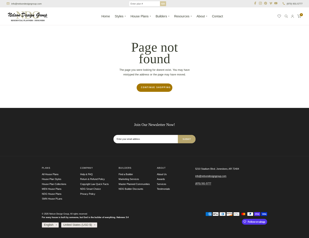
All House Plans (50, 174)
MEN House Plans (51, 189)
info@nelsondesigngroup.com (26, 3)
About (201, 16)
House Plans (140, 16)
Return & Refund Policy (92, 179)
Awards (161, 179)
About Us (162, 174)
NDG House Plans (51, 193)
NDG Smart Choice (90, 189)
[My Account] (292, 16)
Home (105, 16)
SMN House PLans (52, 198)
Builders (161, 16)
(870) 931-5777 (295, 3)
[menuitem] (105, 16)
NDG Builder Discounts (131, 189)
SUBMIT (187, 139)
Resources (181, 16)
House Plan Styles (51, 179)
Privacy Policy (87, 193)
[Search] (286, 16)
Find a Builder (126, 174)
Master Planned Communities (134, 184)
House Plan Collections (54, 184)
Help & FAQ (86, 174)
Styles (119, 16)
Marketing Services (129, 179)
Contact (217, 16)
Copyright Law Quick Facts (94, 184)
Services (161, 184)
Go (163, 3)
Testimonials (163, 189)
